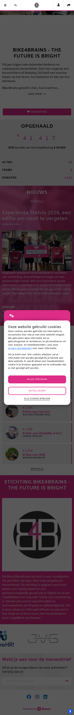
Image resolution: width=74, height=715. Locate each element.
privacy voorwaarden (20, 348)
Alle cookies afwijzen (37, 398)
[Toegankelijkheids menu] (70, 711)
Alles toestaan (37, 379)
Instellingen (37, 390)
